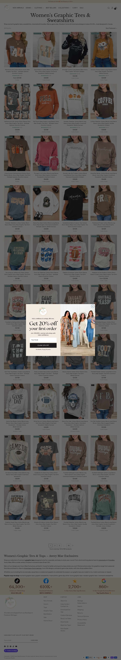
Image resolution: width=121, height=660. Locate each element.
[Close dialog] (92, 306)
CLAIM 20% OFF (43, 345)
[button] (43, 349)
